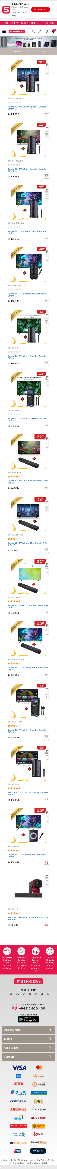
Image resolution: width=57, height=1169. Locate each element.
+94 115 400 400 (19, 23)
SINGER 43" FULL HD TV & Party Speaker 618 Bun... (28, 793)
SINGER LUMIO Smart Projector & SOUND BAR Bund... (28, 918)
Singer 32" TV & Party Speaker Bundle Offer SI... (27, 107)
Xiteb (45, 1163)
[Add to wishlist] (46, 65)
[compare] (46, 69)
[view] (46, 73)
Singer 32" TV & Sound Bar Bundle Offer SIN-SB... (28, 481)
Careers (34, 23)
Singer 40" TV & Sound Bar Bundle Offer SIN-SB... (28, 668)
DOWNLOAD (40, 9)
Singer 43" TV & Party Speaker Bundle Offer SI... (27, 357)
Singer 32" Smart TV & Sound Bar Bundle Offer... (28, 606)
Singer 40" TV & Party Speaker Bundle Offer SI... (27, 232)
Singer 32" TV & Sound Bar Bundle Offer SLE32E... (28, 544)
